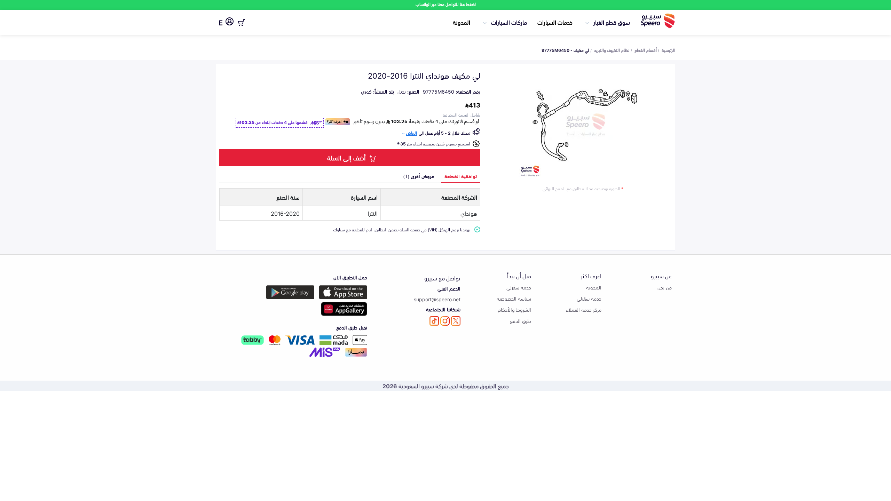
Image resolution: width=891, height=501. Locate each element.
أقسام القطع (645, 50)
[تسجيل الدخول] (230, 22)
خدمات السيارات (555, 22)
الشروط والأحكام (514, 309)
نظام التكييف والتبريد (612, 50)
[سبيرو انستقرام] (445, 321)
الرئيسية (668, 50)
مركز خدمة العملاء (583, 309)
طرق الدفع (520, 320)
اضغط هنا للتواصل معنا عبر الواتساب (446, 4)
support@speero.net (437, 299)
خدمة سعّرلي (589, 298)
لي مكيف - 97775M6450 (565, 50)
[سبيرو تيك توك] (434, 321)
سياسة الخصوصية (514, 298)
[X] (455, 321)
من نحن (664, 287)
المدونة (461, 22)
